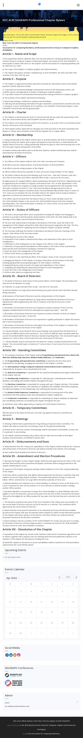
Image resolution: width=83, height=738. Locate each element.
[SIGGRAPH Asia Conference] (41, 683)
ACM (24, 733)
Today (67, 577)
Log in (7, 702)
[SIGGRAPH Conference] (41, 675)
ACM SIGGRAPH (13, 725)
